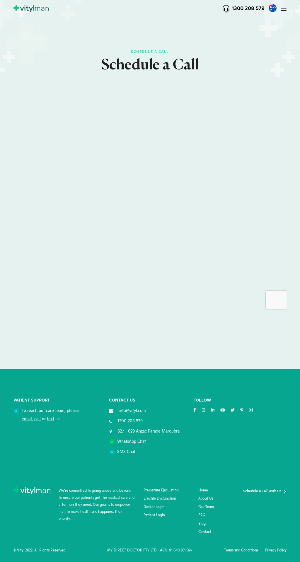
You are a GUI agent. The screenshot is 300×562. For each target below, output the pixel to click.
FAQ (202, 515)
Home (203, 490)
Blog (202, 524)
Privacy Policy (276, 550)
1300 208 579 (248, 8)
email (27, 419)
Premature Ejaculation (161, 490)
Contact (204, 532)
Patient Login (154, 515)
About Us (205, 498)
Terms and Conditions (241, 550)
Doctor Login (154, 507)
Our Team (206, 507)
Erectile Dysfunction (160, 498)
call (37, 419)
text (50, 419)
